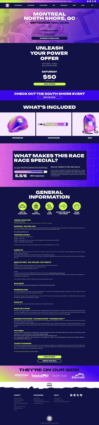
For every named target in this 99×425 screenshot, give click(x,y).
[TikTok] (95, 1)
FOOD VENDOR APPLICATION (41, 401)
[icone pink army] (92, 1)
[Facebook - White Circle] (88, 1)
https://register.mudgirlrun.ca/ (57, 273)
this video (67, 314)
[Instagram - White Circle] (90, 1)
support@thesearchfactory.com (23, 338)
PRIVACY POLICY (18, 408)
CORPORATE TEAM (38, 403)
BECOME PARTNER (38, 399)
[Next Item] (96, 127)
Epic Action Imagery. (42, 334)
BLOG (15, 409)
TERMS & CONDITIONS (20, 406)
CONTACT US (57, 398)
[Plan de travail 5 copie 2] (78, 395)
